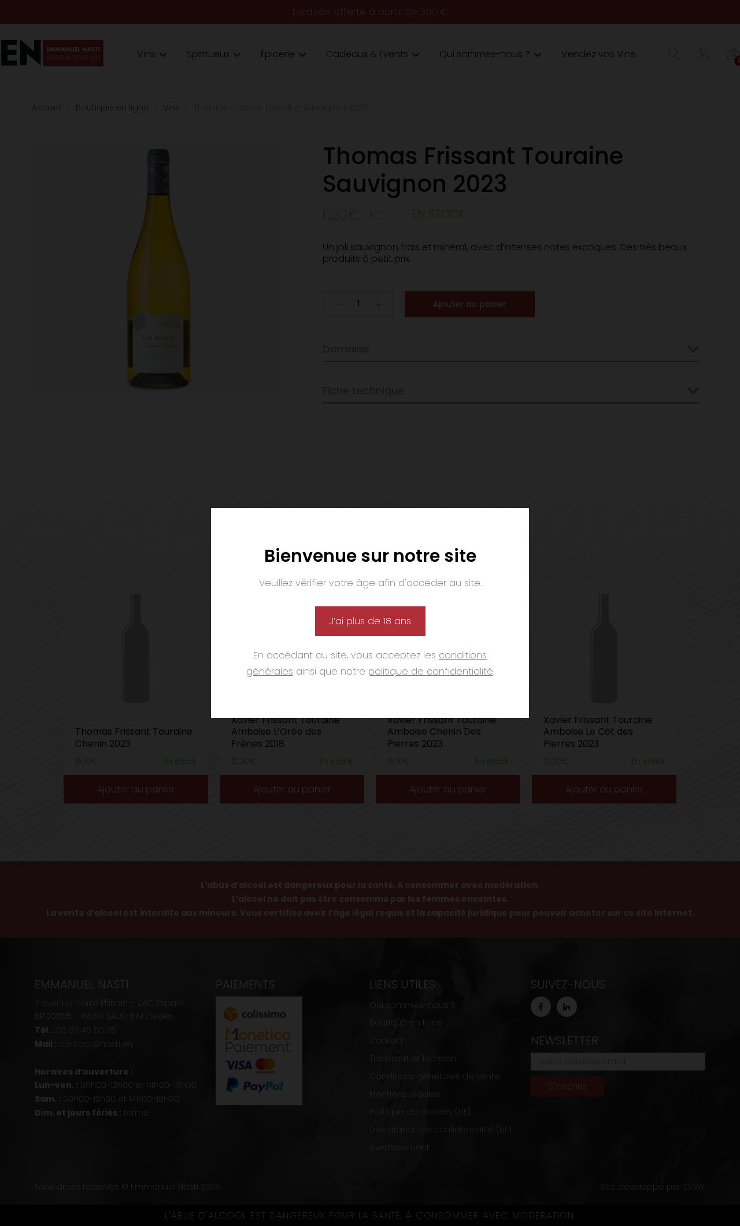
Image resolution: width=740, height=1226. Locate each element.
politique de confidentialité (430, 671)
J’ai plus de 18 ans (370, 621)
